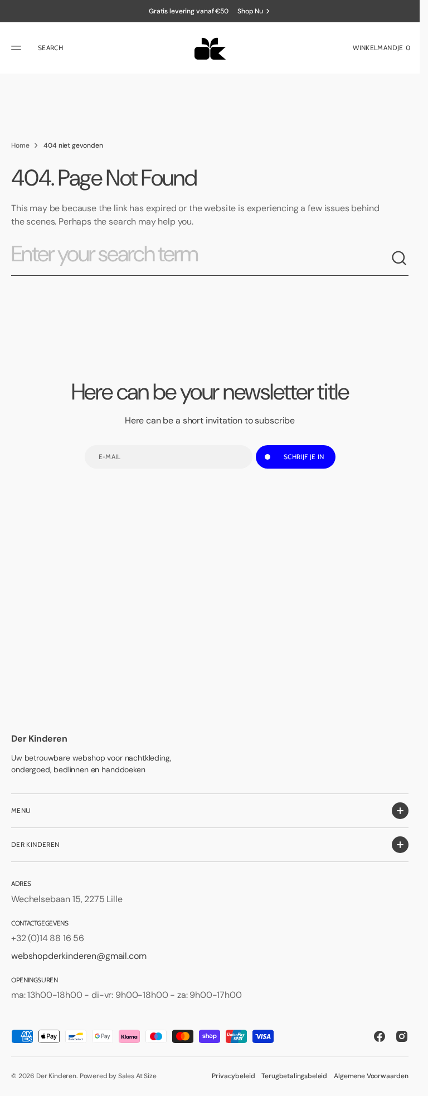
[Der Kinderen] (210, 47)
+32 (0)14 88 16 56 (47, 938)
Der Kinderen (56, 1075)
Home (20, 145)
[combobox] (201, 258)
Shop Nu (250, 11)
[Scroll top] (406, 1083)
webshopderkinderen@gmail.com (79, 956)
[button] (18, 48)
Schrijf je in (304, 456)
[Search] (399, 258)
